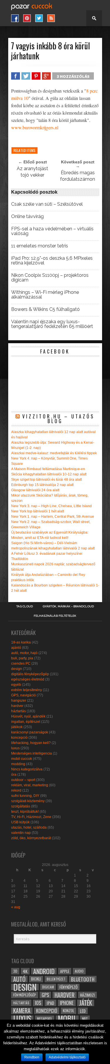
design (16, 669)
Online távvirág (27, 216)
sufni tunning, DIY (25, 796)
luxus (15, 748)
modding (18, 764)
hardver (17, 706)
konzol (68, 1010)
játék (85, 1003)
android (44, 971)
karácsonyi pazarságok (29, 732)
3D (15, 971)
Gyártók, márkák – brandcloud (68, 606)
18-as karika (21, 642)
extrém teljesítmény (26, 690)
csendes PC (21, 663)
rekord (16, 790)
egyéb (16, 685)
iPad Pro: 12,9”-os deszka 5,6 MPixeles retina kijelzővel (52, 260)
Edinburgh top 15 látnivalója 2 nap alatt (42, 485)
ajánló (16, 648)
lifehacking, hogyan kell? (31, 743)
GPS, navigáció (23, 695)
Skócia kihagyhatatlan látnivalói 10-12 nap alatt (49, 474)
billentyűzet (56, 978)
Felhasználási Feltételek (55, 615)
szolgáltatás (20, 806)
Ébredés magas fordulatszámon (77, 176)
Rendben (31, 1057)
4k (25, 971)
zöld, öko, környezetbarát (31, 838)
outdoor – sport (23, 780)
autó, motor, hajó (24, 653)
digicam (48, 986)
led (83, 1011)
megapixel (44, 1018)
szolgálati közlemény (28, 801)
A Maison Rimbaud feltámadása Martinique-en (48, 469)
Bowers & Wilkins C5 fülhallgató (45, 309)
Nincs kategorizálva (27, 769)
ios (38, 1003)
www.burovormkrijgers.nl (34, 127)
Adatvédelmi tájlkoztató (67, 1057)
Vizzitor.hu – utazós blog (58, 419)
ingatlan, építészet (25, 722)
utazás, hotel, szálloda (29, 827)
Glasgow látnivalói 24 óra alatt (35, 490)
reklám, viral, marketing (29, 785)
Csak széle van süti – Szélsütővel (47, 204)
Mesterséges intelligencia (31, 753)
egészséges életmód (27, 679)
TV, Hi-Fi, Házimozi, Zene (31, 817)
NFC (85, 1019)
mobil (67, 1019)
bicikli (36, 979)
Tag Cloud (24, 606)
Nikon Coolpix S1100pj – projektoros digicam (50, 277)
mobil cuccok (21, 759)
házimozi (87, 995)
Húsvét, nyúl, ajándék (28, 716)
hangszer (18, 700)
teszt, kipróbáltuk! (25, 812)
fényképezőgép (24, 995)
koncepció (19, 737)
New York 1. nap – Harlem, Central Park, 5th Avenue (52, 517)
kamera (22, 1011)
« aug (15, 907)
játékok (17, 727)
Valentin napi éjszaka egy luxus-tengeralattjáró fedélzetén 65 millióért (52, 324)
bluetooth (82, 979)
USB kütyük (20, 822)
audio (79, 971)
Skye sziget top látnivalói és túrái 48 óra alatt (46, 479)
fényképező (68, 987)
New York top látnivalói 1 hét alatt (37, 511)
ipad (50, 1003)
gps (45, 995)
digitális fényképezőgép (30, 674)
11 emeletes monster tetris (39, 246)
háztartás (18, 711)
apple (64, 971)
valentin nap (21, 833)
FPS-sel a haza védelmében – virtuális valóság (52, 231)
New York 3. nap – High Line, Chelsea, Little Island (51, 506)
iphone (67, 1003)
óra (13, 775)
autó (19, 979)
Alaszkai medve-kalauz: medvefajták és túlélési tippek (54, 453)
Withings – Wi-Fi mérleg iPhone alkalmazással (45, 294)
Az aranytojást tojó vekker (32, 172)
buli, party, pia (22, 658)
